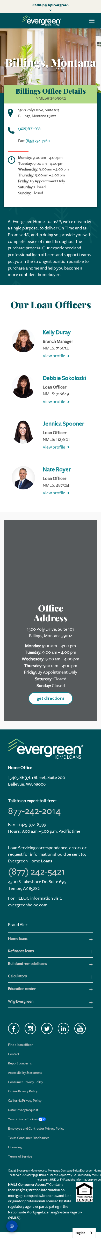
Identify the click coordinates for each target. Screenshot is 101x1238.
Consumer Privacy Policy (25, 1082)
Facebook (13, 1028)
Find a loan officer (20, 1044)
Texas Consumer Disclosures (28, 1138)
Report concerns (20, 1063)
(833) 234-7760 (37, 140)
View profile (54, 356)
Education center (22, 988)
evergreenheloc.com (27, 905)
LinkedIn (63, 1028)
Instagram (30, 1028)
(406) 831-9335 (30, 128)
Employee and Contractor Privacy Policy (36, 1128)
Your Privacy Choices (23, 1119)
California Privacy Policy (24, 1100)
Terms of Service (20, 1156)
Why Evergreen (20, 1001)
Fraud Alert (18, 924)
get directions (50, 698)
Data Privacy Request (23, 1110)
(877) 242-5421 (36, 871)
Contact (13, 1054)
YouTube (80, 1028)
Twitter (47, 1028)
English (80, 1233)
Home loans (17, 938)
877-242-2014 (34, 811)
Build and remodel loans (27, 963)
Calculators (17, 976)
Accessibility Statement (25, 1072)
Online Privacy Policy (23, 1091)
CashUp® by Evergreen (50, 5)
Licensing (15, 1147)
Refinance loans (21, 951)
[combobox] (84, 1233)
